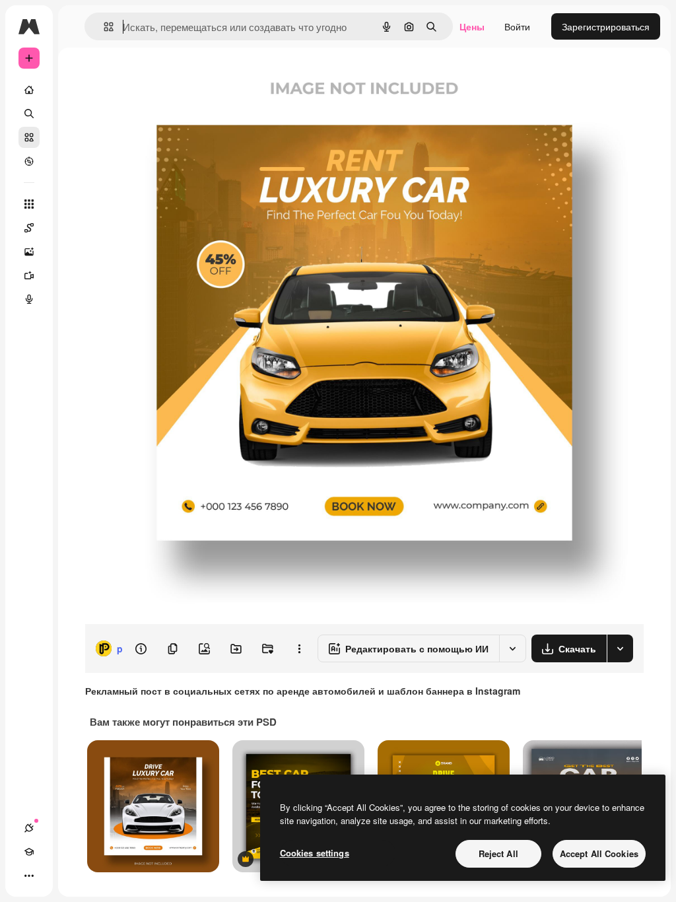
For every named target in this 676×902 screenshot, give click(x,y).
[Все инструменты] (29, 204)
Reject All (498, 853)
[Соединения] (29, 828)
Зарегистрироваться (606, 26)
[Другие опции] (299, 648)
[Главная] (29, 89)
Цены (472, 26)
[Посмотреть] (29, 161)
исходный (173, 78)
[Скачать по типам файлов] (620, 648)
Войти (517, 26)
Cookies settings (314, 853)
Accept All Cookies (599, 853)
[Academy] (29, 851)
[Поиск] (29, 113)
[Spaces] (29, 227)
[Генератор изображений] (29, 251)
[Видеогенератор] (29, 275)
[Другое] (29, 875)
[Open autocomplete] (103, 27)
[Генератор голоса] (29, 299)
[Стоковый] (29, 137)
